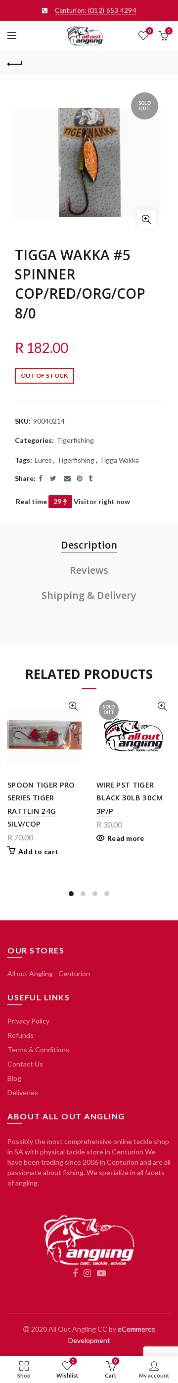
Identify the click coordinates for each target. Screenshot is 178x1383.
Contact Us (25, 1064)
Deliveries (22, 1092)
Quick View (73, 706)
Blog (14, 1078)
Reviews (89, 570)
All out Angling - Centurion (48, 973)
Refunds (20, 1035)
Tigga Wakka (119, 460)
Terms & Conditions (38, 1049)
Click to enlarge (146, 219)
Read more (125, 838)
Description (89, 545)
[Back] (14, 63)
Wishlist (149, 31)
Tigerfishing (75, 440)
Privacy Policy (28, 1021)
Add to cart (38, 851)
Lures (43, 460)
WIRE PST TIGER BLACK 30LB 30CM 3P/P (129, 798)
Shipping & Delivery (89, 595)
